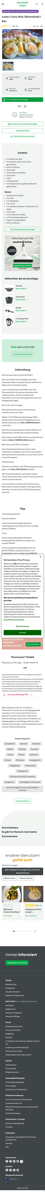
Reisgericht (9, 782)
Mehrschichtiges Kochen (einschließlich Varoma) (22, 788)
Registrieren (11, 1009)
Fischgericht (22, 771)
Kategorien (10, 988)
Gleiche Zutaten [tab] (26, 878)
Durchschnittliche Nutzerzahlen (19, 1099)
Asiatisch (36, 744)
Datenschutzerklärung (15, 1123)
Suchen (9, 1061)
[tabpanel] (22, 910)
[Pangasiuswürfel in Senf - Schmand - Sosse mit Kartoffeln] (33, 894)
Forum (8, 1022)
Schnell (7, 760)
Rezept (9, 980)
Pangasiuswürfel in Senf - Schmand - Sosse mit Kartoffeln (33, 911)
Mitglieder (10, 1034)
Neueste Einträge (13, 1016)
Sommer (34, 749)
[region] (22, 596)
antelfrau (32, 916)
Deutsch (23, 744)
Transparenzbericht (14, 1103)
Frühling (22, 749)
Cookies (9, 1127)
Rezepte (9, 1037)
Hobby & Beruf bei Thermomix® (19, 1055)
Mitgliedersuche (12, 1072)
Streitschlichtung (13, 1113)
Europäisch (10, 744)
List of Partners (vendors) (14, 620)
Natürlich (34, 755)
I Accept (22, 632)
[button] (2, 4)
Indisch (10, 749)
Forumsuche (11, 1068)
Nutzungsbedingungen (15, 1082)
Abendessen (30, 766)
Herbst (10, 755)
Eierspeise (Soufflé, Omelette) (22, 776)
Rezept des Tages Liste (15, 995)
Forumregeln (11, 1086)
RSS (7, 1147)
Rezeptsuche (11, 984)
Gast (25, 112)
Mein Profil (21, 1001)
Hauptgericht (35, 760)
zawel (9, 916)
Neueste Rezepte (13, 992)
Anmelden (10, 1005)
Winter (21, 755)
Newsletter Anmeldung (17, 963)
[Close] (40, 556)
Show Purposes (22, 626)
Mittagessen (15, 766)
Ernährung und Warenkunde (17, 1047)
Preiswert (20, 760)
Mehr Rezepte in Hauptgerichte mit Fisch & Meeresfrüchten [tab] (22, 871)
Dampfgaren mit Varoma (30, 782)
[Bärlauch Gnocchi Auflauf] (12, 894)
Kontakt (9, 1143)
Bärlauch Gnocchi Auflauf (12, 910)
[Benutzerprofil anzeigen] (14, 114)
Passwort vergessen (14, 1013)
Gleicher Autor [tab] (9, 878)
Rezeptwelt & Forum (14, 1026)
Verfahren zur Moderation (16, 1089)
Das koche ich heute (14, 1051)
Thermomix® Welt (13, 1030)
